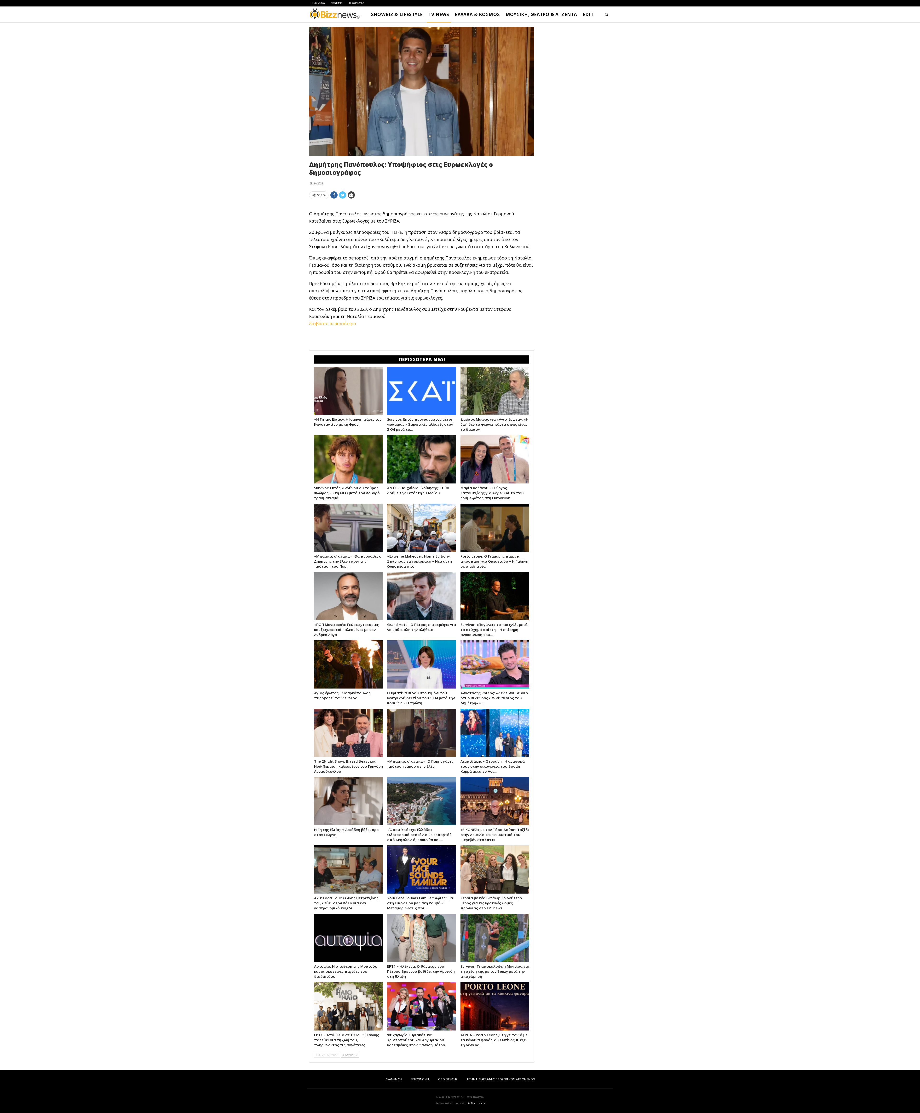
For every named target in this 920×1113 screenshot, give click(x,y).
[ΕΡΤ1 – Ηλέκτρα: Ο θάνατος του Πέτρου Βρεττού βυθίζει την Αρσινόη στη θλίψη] (421, 938)
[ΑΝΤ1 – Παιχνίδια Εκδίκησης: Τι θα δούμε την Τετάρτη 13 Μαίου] (421, 459)
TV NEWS (438, 14)
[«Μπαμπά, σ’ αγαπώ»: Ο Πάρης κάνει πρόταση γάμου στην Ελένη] (421, 733)
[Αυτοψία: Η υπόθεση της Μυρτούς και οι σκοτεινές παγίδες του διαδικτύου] (348, 938)
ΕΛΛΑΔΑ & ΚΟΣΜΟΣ (477, 14)
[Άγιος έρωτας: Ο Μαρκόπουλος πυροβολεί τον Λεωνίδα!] (348, 664)
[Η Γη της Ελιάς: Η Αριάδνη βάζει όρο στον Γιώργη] (348, 801)
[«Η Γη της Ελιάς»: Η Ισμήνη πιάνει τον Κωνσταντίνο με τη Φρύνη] (348, 391)
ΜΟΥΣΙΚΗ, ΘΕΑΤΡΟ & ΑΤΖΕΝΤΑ (541, 14)
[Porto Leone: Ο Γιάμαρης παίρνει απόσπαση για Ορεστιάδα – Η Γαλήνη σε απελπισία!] (494, 528)
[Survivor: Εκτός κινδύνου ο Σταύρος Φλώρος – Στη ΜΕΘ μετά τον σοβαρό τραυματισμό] (348, 459)
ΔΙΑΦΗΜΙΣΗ (337, 3)
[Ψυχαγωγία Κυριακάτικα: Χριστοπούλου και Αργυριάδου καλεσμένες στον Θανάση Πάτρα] (421, 1006)
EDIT (588, 14)
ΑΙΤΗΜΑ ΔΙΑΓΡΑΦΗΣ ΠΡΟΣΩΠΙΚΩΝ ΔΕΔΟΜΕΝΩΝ (500, 1079)
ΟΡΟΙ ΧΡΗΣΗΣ (448, 1079)
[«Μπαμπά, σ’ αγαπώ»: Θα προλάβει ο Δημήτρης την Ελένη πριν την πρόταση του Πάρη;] (348, 528)
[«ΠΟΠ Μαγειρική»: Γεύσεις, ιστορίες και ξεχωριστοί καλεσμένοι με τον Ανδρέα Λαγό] (348, 596)
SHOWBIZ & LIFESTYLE (397, 14)
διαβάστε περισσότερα (332, 323)
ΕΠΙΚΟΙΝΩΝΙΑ (356, 3)
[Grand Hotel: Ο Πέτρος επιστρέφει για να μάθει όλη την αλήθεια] (421, 596)
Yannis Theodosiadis (473, 1103)
